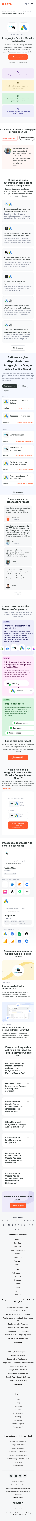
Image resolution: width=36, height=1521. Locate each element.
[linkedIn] (16, 1476)
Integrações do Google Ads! (25, 408)
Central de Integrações (9, 11)
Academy (18, 1410)
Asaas (17, 1254)
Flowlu (17, 1239)
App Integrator (18, 1413)
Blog (18, 1403)
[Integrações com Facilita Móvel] (27, 892)
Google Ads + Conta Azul (18, 1373)
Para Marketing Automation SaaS (18, 1459)
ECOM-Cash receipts (17, 1250)
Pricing (18, 1399)
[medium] (25, 1476)
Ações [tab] (6, 391)
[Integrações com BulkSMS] (20, 884)
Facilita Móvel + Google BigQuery (18, 1335)
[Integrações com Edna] (20, 892)
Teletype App (17, 1273)
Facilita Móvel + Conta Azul (18, 1331)
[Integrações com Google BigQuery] (12, 934)
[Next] (20, 594)
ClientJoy (17, 1294)
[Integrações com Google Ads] (5, 934)
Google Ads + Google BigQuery (18, 1377)
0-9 (3, 1221)
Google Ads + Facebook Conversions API (18, 1363)
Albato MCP (18, 1462)
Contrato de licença (18, 1481)
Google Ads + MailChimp (18, 1381)
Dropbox (17, 1277)
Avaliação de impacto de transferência (18, 1491)
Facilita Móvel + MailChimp (18, 1338)
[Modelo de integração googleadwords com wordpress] (18, 307)
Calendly (17, 1247)
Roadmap (18, 1417)
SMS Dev (17, 1243)
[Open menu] (32, 4)
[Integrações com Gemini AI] (27, 934)
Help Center (18, 1406)
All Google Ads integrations (18, 1352)
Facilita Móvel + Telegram (18, 1324)
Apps (18, 11)
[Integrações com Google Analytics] (5, 941)
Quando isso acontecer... (16, 799)
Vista (17, 1269)
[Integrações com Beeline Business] (5, 884)
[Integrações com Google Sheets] (20, 934)
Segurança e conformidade (18, 1452)
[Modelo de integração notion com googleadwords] (18, 259)
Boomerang (17, 1287)
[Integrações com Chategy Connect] (27, 884)
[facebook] (11, 1476)
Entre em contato (18, 1497)
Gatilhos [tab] (23, 386)
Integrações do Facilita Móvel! (24, 441)
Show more (18, 1342)
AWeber (17, 1284)
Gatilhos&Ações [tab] (9, 386)
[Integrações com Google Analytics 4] (12, 941)
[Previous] (16, 594)
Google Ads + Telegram (18, 1366)
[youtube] (20, 1476)
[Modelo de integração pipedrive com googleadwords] (18, 235)
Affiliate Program (18, 1424)
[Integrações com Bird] (12, 884)
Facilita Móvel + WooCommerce (18, 1314)
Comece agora (18, 1206)
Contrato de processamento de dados (18, 1488)
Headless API (18, 1466)
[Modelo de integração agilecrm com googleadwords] (18, 211)
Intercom (17, 1291)
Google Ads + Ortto (18, 1355)
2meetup (17, 1280)
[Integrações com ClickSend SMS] (5, 892)
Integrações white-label (18, 1441)
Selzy (17, 1265)
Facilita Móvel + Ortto (18, 1311)
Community (18, 1420)
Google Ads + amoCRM (18, 1370)
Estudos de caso (18, 1448)
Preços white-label (18, 1445)
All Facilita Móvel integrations (18, 1307)
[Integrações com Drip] (12, 892)
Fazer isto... (12, 810)
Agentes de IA (18, 1427)
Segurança (18, 1494)
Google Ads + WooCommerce (18, 1359)
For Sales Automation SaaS (18, 1455)
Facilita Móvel (26, 11)
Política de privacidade (18, 1485)
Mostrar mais (18, 348)
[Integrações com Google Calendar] (20, 941)
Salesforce (17, 1257)
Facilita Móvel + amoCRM (18, 1328)
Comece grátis (18, 57)
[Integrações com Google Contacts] (27, 941)
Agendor (17, 1261)
